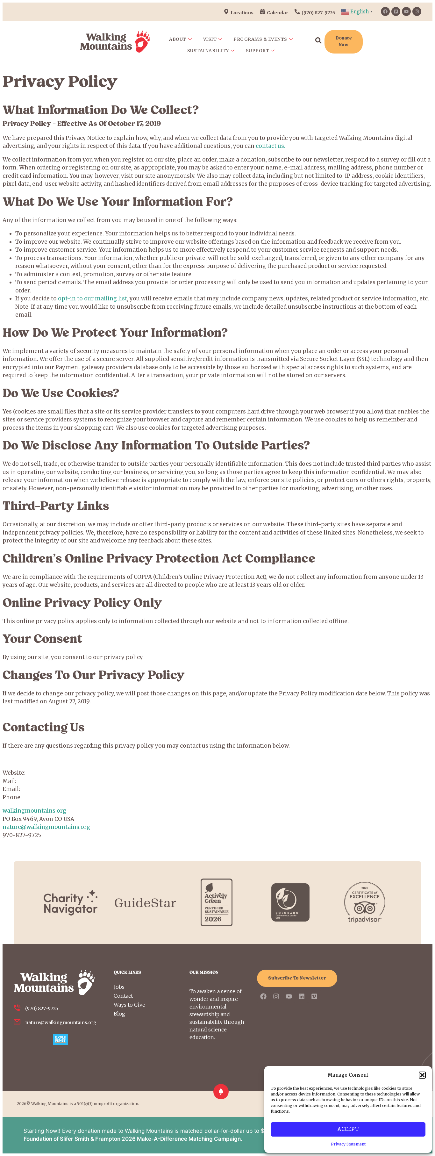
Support (257, 51)
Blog (119, 1013)
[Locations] (226, 11)
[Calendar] (262, 11)
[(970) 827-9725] (297, 11)
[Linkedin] (301, 996)
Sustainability (208, 51)
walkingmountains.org (34, 810)
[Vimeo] (395, 11)
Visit (210, 39)
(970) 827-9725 (318, 13)
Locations (242, 13)
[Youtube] (406, 11)
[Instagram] (416, 11)
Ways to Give (129, 1005)
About (177, 39)
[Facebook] (385, 11)
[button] (422, 1075)
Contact (123, 996)
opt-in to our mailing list (92, 298)
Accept (348, 1129)
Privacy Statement (348, 1144)
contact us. (269, 145)
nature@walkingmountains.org (46, 826)
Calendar (277, 13)
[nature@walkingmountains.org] (17, 1021)
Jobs (119, 987)
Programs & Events (260, 39)
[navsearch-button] (318, 41)
